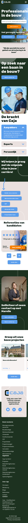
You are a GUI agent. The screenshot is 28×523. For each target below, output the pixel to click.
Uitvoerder (21, 36)
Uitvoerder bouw (9, 209)
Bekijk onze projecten (11, 193)
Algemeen (5, 455)
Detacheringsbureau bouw (8, 465)
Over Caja (5, 482)
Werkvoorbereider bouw (11, 198)
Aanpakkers (10, 127)
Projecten (5, 461)
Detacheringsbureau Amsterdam (8, 473)
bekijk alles (14, 262)
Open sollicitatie (9, 317)
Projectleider (6, 442)
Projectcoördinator (8, 446)
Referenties (5, 492)
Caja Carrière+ (6, 459)
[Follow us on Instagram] (8, 409)
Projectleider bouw (10, 214)
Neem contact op (9, 77)
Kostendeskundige (8, 451)
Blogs (4, 490)
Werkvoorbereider (8, 36)
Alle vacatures (6, 454)
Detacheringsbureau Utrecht (8, 469)
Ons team (5, 485)
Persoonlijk (10, 152)
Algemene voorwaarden (13, 518)
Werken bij (5, 487)
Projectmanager (7, 444)
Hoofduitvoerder (7, 437)
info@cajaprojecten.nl (9, 507)
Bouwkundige (6, 430)
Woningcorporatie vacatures (8, 426)
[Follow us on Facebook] (20, 409)
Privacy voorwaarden (14, 520)
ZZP (6, 203)
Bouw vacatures (7, 422)
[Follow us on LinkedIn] (14, 409)
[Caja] (5, 2)
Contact (4, 495)
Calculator (5, 449)
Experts (8, 144)
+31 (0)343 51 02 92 (8, 509)
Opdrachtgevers (7, 476)
